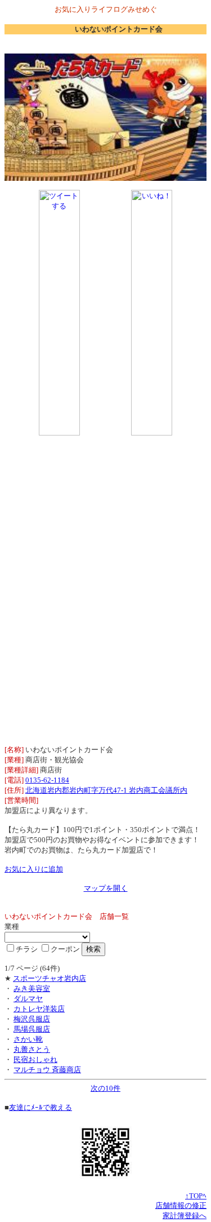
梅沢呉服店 (32, 1019)
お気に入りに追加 (34, 869)
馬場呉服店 (32, 1029)
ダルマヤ (28, 998)
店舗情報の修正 (180, 1205)
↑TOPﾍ (195, 1196)
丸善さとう (32, 1049)
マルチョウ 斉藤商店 (47, 1069)
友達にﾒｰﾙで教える (40, 1107)
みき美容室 (32, 988)
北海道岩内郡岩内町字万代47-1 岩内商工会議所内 (106, 790)
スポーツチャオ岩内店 (49, 978)
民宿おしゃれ (35, 1059)
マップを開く (106, 888)
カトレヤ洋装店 (39, 1009)
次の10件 (105, 1088)
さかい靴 (28, 1039)
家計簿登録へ (184, 1215)
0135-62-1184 (47, 780)
